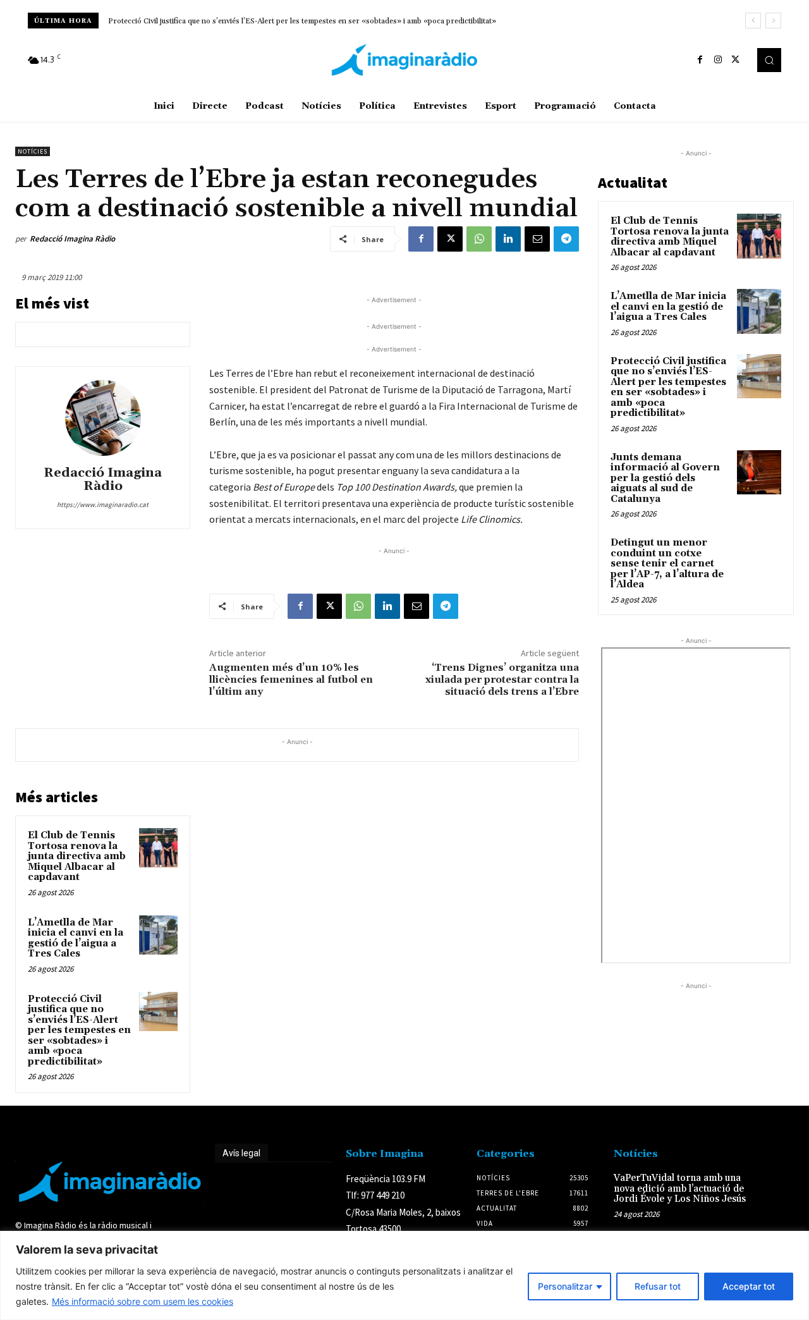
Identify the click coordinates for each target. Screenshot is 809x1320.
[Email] (537, 239)
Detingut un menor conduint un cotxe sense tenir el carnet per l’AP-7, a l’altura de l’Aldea (667, 563)
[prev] (753, 20)
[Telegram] (566, 239)
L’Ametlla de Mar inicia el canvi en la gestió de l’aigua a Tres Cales (75, 938)
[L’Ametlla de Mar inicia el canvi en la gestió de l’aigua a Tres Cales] (158, 935)
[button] (769, 60)
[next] (773, 20)
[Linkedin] (508, 239)
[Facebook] (700, 60)
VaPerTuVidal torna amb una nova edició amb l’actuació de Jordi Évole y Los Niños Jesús (680, 1188)
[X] (736, 60)
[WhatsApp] (479, 239)
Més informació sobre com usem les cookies (142, 1301)
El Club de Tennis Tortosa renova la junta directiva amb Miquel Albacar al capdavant (77, 856)
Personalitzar (565, 1286)
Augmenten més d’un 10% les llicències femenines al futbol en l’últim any (291, 679)
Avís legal (241, 1153)
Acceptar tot (748, 1286)
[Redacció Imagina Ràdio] (103, 418)
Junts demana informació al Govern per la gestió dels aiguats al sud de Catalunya (665, 478)
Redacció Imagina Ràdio (72, 238)
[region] (404, 1275)
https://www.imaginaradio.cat (103, 504)
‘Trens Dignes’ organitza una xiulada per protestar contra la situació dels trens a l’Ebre (502, 679)
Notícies (32, 151)
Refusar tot (658, 1286)
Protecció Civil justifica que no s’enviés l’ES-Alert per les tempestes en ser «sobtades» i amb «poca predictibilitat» (302, 21)
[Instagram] (718, 60)
